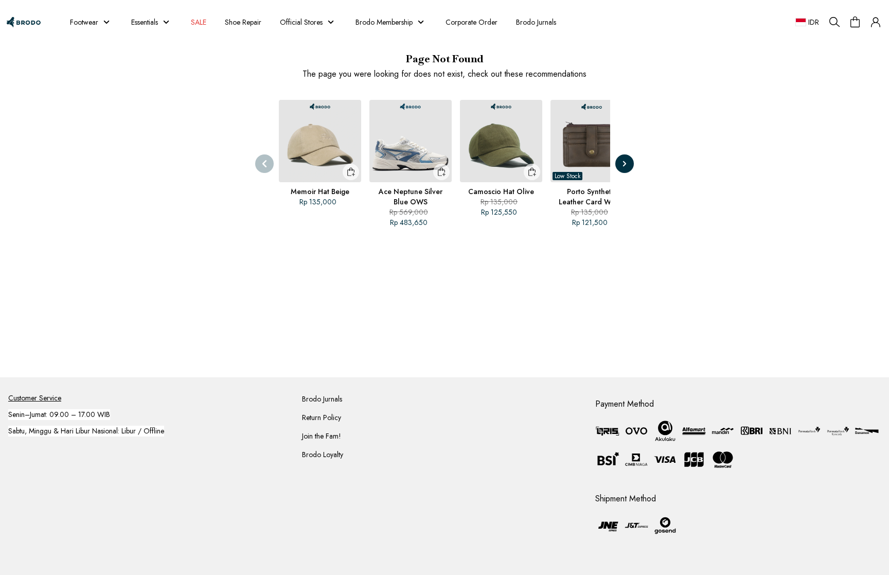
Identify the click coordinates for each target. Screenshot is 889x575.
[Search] (834, 22)
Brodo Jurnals (536, 22)
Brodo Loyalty (322, 454)
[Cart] (855, 22)
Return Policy (321, 417)
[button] (875, 22)
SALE (198, 22)
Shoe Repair (243, 22)
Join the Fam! (321, 436)
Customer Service (34, 398)
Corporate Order (471, 22)
